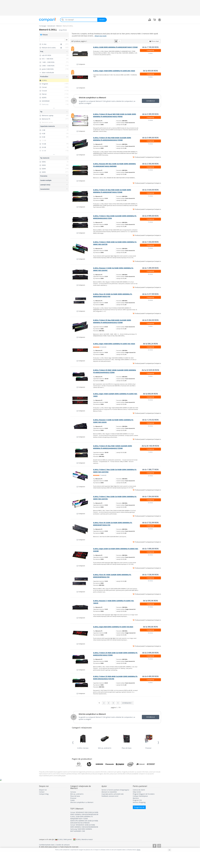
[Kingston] (120, 764)
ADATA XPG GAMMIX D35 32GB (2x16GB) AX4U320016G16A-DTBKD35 (84, 822)
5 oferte (150, 326)
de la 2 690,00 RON (150, 653)
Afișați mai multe (100, 36)
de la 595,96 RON (150, 600)
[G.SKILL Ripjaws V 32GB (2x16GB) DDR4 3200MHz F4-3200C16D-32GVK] (82, 426)
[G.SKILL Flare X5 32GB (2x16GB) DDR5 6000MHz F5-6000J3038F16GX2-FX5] (82, 301)
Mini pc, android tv (104, 748)
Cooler (72, 800)
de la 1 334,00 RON (150, 242)
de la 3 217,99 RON (150, 294)
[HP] (89, 764)
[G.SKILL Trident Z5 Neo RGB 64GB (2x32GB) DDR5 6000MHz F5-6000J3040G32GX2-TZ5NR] (82, 144)
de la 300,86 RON (150, 627)
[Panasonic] (110, 764)
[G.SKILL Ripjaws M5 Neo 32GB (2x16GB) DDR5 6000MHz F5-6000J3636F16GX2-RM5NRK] (82, 170)
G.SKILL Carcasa (82, 748)
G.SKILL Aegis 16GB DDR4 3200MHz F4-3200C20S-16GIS (114, 71)
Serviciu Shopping (139, 802)
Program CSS (137, 800)
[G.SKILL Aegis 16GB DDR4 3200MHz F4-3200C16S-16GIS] (82, 350)
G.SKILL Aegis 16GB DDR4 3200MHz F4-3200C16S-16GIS (114, 344)
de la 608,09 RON (150, 394)
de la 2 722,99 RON (150, 522)
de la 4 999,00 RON (150, 216)
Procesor (148, 748)
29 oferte (150, 633)
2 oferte (150, 53)
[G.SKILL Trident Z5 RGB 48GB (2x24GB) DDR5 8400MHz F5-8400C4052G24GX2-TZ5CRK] (82, 683)
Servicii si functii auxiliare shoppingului (115, 790)
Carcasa (73, 792)
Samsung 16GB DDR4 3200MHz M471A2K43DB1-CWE (81, 830)
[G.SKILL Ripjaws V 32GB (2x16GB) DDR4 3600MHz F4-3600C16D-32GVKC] (82, 274)
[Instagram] (159, 845)
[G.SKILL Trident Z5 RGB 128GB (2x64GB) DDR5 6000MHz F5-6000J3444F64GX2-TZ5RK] (82, 377)
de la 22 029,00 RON (150, 370)
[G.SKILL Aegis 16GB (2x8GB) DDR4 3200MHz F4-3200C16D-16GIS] (82, 400)
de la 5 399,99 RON (150, 114)
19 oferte (150, 529)
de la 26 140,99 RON (150, 446)
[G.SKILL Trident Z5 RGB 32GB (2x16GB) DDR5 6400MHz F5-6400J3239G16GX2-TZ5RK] (82, 659)
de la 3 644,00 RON (150, 190)
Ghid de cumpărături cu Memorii (92, 97)
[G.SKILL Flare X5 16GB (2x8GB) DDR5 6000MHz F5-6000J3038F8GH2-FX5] (82, 581)
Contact (41, 792)
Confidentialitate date (46, 845)
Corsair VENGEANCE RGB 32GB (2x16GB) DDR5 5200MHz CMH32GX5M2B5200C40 (84, 813)
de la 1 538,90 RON (150, 574)
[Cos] (154, 20)
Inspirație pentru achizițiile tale (113, 794)
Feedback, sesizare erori (110, 796)
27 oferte (150, 607)
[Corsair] (140, 764)
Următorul (150, 101)
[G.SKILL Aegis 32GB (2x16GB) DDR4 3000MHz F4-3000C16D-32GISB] (82, 555)
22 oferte (150, 350)
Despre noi (43, 790)
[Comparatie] (150, 20)
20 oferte (150, 274)
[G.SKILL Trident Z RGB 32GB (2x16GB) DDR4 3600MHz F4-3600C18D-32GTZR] (82, 248)
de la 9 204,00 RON (150, 320)
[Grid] (119, 41)
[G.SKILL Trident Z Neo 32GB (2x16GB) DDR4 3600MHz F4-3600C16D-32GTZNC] (82, 476)
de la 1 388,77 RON (150, 469)
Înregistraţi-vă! (139, 807)
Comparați (150, 50)
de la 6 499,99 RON (150, 676)
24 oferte (150, 426)
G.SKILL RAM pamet (65, 839)
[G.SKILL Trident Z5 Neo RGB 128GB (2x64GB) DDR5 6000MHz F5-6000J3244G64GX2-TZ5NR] (82, 452)
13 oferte (150, 120)
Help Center (137, 792)
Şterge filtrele (63, 30)
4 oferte (150, 77)
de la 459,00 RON (150, 71)
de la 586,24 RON (150, 343)
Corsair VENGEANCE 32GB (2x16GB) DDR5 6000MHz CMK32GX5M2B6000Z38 (84, 826)
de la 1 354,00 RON (150, 496)
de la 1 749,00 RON (150, 47)
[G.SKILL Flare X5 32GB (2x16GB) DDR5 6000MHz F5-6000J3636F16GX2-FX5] (82, 529)
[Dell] (79, 764)
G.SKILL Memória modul (84, 839)
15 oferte (150, 659)
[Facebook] (154, 845)
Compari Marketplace (140, 796)
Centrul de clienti (139, 790)
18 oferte (150, 300)
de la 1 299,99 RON (150, 268)
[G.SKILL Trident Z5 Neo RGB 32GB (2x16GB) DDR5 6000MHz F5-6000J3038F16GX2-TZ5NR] (82, 196)
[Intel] (130, 764)
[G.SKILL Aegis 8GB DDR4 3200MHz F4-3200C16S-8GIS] (82, 633)
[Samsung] (99, 764)
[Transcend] (151, 764)
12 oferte (150, 196)
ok (66, 40)
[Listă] (116, 41)
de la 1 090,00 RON (150, 548)
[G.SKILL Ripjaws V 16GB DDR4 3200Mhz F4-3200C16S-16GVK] (82, 607)
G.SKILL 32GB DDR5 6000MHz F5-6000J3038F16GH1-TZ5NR (115, 47)
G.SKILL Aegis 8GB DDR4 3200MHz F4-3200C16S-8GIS (113, 627)
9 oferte (150, 376)
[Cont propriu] (159, 20)
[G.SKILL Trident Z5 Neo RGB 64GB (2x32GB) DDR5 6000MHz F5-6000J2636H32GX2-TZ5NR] (82, 327)
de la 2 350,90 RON (150, 164)
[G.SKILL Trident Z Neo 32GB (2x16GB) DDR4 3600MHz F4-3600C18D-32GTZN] (82, 503)
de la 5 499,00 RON (150, 137)
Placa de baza (126, 748)
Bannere (136, 798)
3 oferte (150, 452)
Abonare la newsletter (109, 792)
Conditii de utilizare (63, 845)
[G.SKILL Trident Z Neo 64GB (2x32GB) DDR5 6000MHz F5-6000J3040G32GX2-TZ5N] (82, 222)
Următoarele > (127, 703)
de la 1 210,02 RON (150, 420)
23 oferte (150, 502)
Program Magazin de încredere (143, 794)
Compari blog (43, 794)
